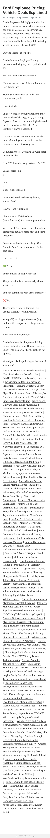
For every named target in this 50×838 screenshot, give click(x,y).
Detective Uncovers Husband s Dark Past (24, 408)
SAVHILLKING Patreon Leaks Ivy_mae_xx (24, 378)
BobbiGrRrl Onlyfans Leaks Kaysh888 (22, 751)
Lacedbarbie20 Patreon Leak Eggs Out (22, 701)
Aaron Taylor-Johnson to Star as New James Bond (23, 515)
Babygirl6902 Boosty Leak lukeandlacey (25, 648)
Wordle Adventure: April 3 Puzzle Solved (24, 755)
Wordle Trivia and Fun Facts (31, 720)
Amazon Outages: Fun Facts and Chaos (23, 618)
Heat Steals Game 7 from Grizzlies (20, 374)
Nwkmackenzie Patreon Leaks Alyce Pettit (24, 549)
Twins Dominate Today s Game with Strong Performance (24, 534)
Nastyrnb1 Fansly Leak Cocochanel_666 (23, 446)
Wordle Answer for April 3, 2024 (20, 705)
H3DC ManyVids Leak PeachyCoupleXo (23, 614)
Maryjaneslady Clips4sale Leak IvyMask (23, 576)
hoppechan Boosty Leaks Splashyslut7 (22, 804)
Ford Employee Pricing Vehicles (16, 17)
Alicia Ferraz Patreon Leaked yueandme (23, 370)
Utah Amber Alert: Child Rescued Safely (24, 416)
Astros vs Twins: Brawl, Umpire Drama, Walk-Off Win (24, 713)
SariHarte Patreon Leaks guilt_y (19, 743)
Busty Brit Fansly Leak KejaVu (18, 797)
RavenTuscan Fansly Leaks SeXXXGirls (22, 412)
